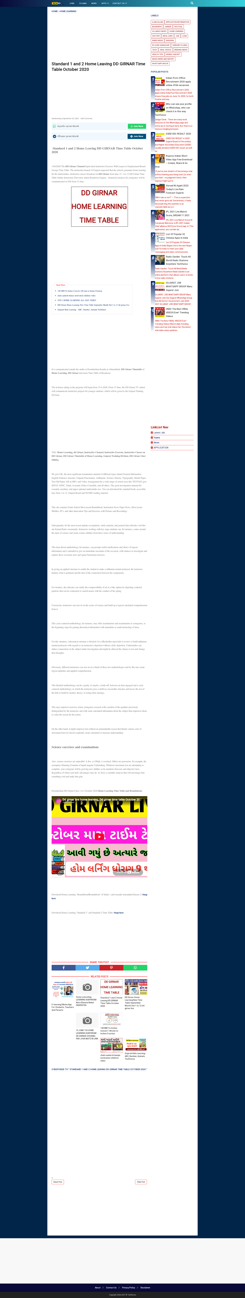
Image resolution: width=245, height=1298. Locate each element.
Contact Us (119, 3)
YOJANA (83, 3)
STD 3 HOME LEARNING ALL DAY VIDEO (77, 300)
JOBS (71, 3)
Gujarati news (159, 31)
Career (168, 27)
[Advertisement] (99, 38)
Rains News (157, 40)
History (156, 36)
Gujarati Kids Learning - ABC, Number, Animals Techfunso (82, 309)
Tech (154, 50)
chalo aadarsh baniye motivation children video (76, 295)
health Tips (157, 54)
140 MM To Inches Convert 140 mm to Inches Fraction (80, 291)
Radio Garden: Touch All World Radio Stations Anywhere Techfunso (178, 260)
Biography (157, 27)
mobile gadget (173, 54)
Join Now (138, 126)
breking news (180, 50)
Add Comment (86, 118)
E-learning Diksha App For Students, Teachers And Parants (63, 1007)
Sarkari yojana (179, 45)
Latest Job (159, 432)
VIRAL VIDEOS (165, 50)
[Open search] (192, 3)
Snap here (118, 912)
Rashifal (170, 40)
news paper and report (163, 59)
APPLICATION (161, 447)
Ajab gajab (157, 22)
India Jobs (168, 36)
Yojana (157, 437)
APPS (104, 3)
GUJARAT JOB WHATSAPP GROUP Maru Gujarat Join (179, 286)
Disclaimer (145, 1288)
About (98, 1288)
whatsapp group (160, 63)
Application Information (177, 22)
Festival (178, 27)
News (156, 442)
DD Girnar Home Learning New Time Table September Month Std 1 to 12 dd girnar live (93, 305)
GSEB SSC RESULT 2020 (178, 133)
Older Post (141, 1182)
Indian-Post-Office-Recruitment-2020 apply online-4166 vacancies (178, 82)
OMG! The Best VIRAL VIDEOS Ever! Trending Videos (177, 313)
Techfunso (132, 1295)
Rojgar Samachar (160, 45)
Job (177, 36)
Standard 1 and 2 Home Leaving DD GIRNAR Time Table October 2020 (111, 1002)
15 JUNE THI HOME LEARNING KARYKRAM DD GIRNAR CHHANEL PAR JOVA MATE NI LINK (87, 1034)
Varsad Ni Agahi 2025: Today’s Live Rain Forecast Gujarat (177, 189)
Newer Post (57, 1182)
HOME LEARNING (176, 31)
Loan (184, 36)
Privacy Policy (128, 1288)
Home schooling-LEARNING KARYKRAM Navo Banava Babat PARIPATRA (86, 1001)
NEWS (94, 3)
